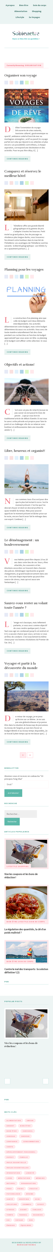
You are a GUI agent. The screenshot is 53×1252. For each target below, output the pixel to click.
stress (10, 1210)
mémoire (40, 1178)
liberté (30, 1173)
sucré (23, 1210)
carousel (28, 1131)
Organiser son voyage (20, 75)
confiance (12, 1141)
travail (23, 1215)
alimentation (14, 1120)
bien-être (25, 1126)
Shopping (36, 11)
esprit (10, 1157)
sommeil (27, 1204)
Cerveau (11, 1136)
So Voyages (34, 17)
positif (34, 1189)
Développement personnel (21, 1152)
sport (40, 1204)
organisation (28, 1183)
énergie (11, 1225)
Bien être (23, 5)
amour (30, 1120)
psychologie (13, 1194)
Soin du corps (39, 5)
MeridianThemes (26, 1245)
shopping (24, 1199)
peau (9, 1189)
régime (29, 1194)
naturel (11, 1183)
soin (37, 1199)
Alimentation (20, 11)
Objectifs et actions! (19, 365)
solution (12, 1204)
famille (24, 1157)
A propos (10, 5)
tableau (37, 1210)
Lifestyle (20, 17)
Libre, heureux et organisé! (24, 451)
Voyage (19, 1220)
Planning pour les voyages (24, 269)
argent (10, 1126)
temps (10, 1215)
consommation (31, 1141)
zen (31, 1220)
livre (9, 1178)
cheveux (25, 1136)
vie (8, 1220)
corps (10, 1147)
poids (21, 1189)
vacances (38, 1215)
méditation (24, 1178)
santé (10, 1199)
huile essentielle (16, 1162)
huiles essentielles (18, 1168)
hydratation (13, 1173)
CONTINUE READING (17, 159)
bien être (12, 1131)
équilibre (26, 1225)
